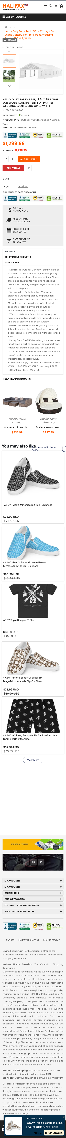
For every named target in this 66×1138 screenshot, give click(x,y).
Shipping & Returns (18, 257)
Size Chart (12, 262)
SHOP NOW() (54, 1133)
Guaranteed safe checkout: (20, 192)
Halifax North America (25, 127)
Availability (10, 115)
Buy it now (13, 168)
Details (10, 251)
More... (38, 1132)
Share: (6, 178)
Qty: (5, 158)
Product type (11, 119)
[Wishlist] (29, 168)
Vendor (7, 127)
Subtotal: (8, 150)
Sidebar (11, 39)
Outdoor (23, 186)
